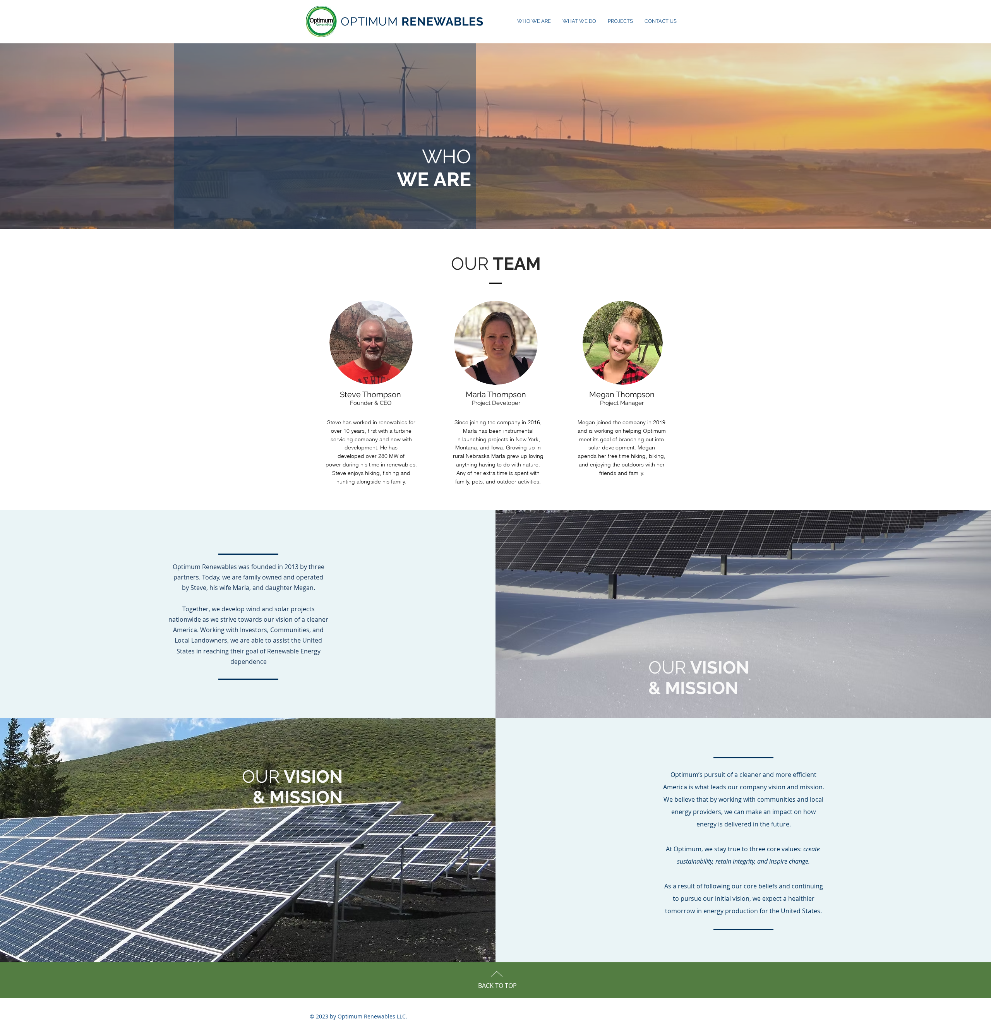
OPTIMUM (412, 21)
